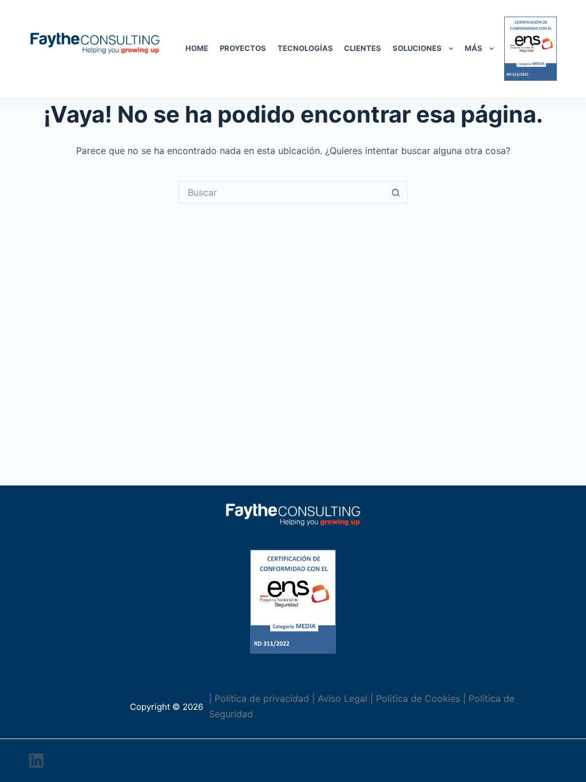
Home (196, 48)
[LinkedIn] (36, 760)
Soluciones (417, 48)
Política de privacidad (262, 698)
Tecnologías (305, 48)
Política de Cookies (418, 698)
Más (473, 48)
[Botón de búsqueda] (396, 192)
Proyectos (243, 48)
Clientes (362, 48)
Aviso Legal (342, 698)
